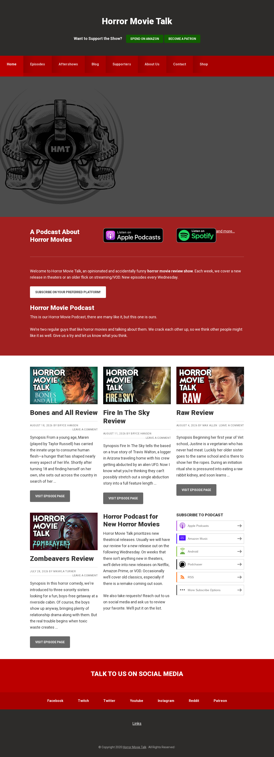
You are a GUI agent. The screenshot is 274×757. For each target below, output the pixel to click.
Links (137, 723)
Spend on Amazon (144, 39)
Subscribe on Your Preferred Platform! (68, 292)
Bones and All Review (64, 413)
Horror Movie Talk (137, 21)
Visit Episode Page (52, 498)
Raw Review (195, 413)
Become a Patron (182, 39)
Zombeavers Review (62, 558)
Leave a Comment (85, 429)
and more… (225, 231)
